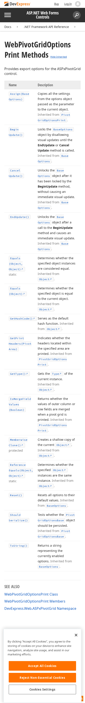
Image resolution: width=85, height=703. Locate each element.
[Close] (76, 635)
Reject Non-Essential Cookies (42, 678)
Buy (56, 4)
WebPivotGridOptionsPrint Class (31, 594)
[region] (42, 666)
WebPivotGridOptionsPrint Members (34, 601)
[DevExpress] (17, 4)
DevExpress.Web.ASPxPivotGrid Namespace (40, 608)
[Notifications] (78, 4)
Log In (68, 4)
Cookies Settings (42, 689)
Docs (7, 27)
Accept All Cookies (42, 666)
